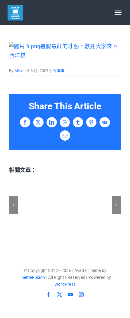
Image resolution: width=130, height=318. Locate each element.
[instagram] (81, 294)
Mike (19, 70)
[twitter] (59, 294)
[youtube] (70, 294)
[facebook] (48, 294)
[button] (13, 205)
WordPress (65, 284)
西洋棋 (58, 70)
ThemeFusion (32, 277)
